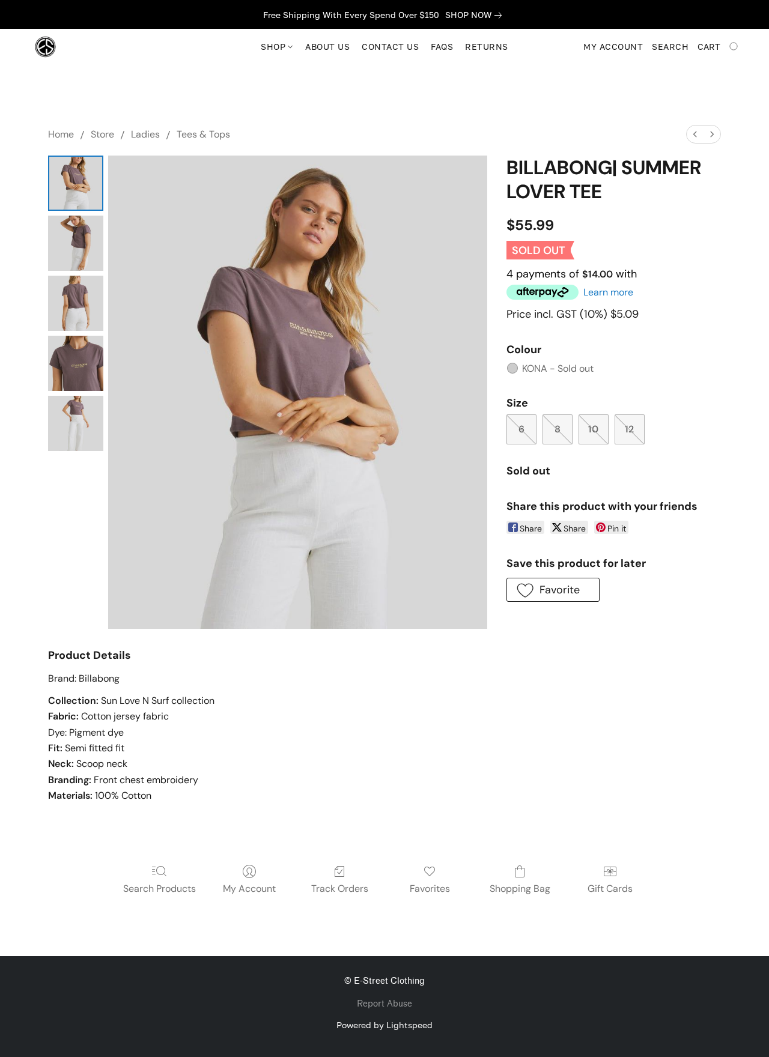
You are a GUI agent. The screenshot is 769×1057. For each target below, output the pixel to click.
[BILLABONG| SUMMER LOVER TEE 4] (75, 423)
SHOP (274, 46)
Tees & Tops (203, 134)
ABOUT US (327, 46)
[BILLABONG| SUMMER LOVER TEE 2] (75, 303)
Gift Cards (610, 888)
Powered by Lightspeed (384, 1025)
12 (629, 429)
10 (593, 429)
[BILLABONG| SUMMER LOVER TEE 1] (75, 243)
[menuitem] (695, 134)
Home (61, 134)
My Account (249, 888)
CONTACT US (390, 46)
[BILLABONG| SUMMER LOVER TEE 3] (75, 363)
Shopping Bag (520, 888)
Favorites (430, 888)
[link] (475, 15)
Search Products (159, 888)
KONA (558, 368)
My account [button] (613, 46)
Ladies (145, 134)
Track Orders (339, 888)
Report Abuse (384, 1004)
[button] (45, 47)
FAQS (442, 46)
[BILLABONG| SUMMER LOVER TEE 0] (75, 183)
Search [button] (670, 46)
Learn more (608, 292)
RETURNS (486, 46)
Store (102, 134)
